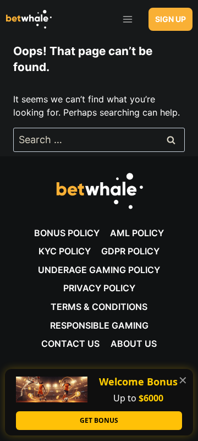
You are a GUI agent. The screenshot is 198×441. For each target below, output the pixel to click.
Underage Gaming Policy (99, 269)
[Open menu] (127, 19)
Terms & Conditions (99, 306)
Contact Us (70, 343)
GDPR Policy (130, 251)
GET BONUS (99, 420)
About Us (134, 343)
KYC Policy (64, 251)
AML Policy (137, 232)
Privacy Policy (99, 287)
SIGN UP (170, 19)
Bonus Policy (67, 232)
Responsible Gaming (99, 325)
